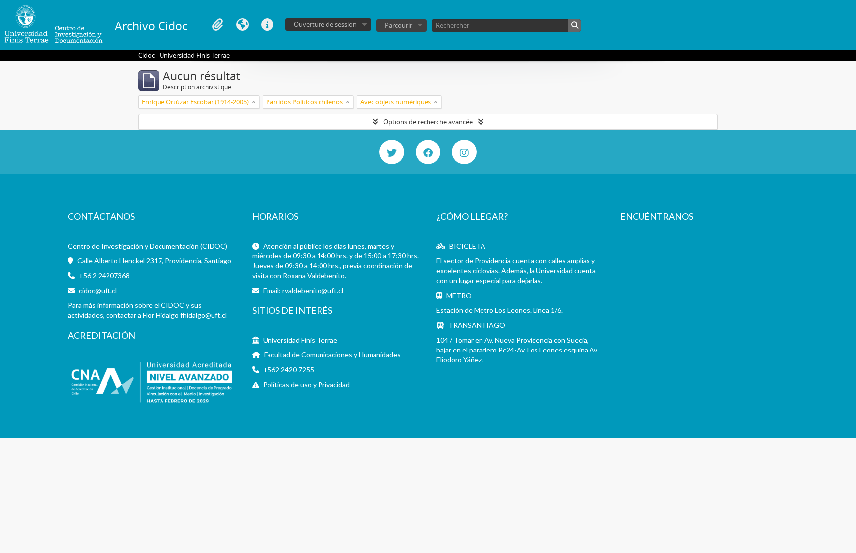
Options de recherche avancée (428, 121)
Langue (242, 24)
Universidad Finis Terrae (300, 340)
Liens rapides (267, 24)
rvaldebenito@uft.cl (312, 290)
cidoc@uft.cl (98, 290)
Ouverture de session (325, 24)
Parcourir (398, 25)
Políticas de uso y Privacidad (306, 384)
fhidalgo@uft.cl (203, 315)
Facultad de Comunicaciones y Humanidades (332, 355)
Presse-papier (217, 24)
